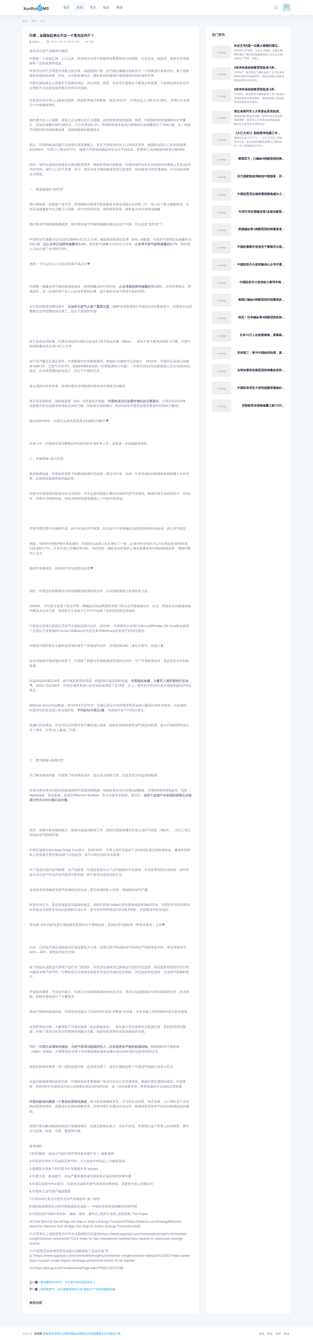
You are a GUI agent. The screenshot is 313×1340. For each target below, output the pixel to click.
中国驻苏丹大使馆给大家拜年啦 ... (262, 282)
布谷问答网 (89, 1333)
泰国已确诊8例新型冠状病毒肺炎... (261, 299)
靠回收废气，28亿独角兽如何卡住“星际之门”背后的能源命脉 (77, 1289)
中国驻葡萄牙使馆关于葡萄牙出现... (260, 246)
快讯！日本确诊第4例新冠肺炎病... (261, 317)
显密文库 (101, 1333)
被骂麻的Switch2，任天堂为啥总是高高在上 (67, 1282)
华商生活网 (61, 1333)
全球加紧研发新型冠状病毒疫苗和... (260, 370)
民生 (270, 1333)
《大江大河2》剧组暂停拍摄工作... (257, 133)
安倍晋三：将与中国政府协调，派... (260, 352)
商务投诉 (48, 1333)
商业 (286, 1333)
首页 (24, 21)
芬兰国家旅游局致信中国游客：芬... (260, 176)
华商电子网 (114, 1333)
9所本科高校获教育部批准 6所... (255, 67)
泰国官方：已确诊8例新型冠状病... (261, 158)
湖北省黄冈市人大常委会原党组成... (257, 111)
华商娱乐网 (75, 1333)
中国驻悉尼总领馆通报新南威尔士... (260, 194)
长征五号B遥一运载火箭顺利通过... (257, 45)
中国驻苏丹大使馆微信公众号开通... (260, 264)
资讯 (33, 21)
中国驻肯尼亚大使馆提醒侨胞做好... (260, 387)
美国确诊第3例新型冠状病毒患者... (261, 229)
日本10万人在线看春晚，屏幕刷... (262, 335)
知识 (278, 1333)
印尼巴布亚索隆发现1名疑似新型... (261, 211)
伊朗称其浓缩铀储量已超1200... (263, 405)
